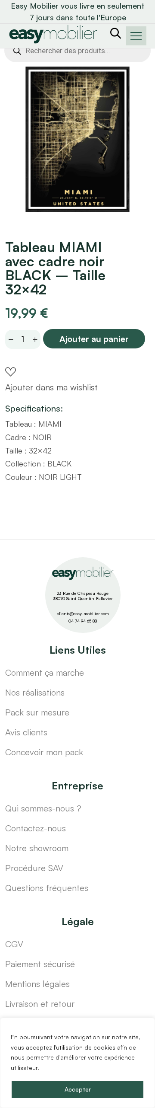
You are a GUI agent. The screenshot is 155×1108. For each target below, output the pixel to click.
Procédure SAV (34, 867)
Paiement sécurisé (40, 963)
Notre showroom (36, 848)
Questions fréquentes (46, 887)
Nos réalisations (35, 692)
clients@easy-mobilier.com (83, 613)
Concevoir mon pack (44, 752)
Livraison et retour (39, 1003)
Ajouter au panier (94, 338)
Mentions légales (37, 983)
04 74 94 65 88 (82, 620)
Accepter (78, 1089)
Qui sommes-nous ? (43, 808)
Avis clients (26, 732)
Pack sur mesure (37, 712)
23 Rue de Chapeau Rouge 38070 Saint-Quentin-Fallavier (83, 596)
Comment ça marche (44, 672)
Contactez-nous (35, 828)
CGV (14, 944)
